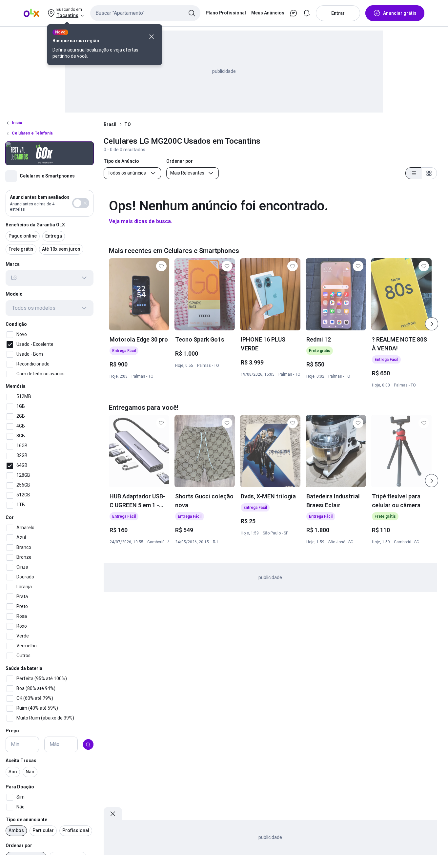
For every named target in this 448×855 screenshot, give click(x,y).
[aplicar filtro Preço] (88, 745)
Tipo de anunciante (26, 819)
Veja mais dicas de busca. (140, 221)
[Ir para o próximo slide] (431, 323)
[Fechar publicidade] (113, 813)
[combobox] (145, 13)
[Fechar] (151, 37)
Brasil (110, 124)
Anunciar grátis (400, 13)
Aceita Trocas (21, 760)
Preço (12, 730)
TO (127, 124)
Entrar (338, 13)
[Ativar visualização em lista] (413, 173)
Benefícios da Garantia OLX (35, 224)
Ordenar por (19, 845)
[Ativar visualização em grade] (429, 173)
